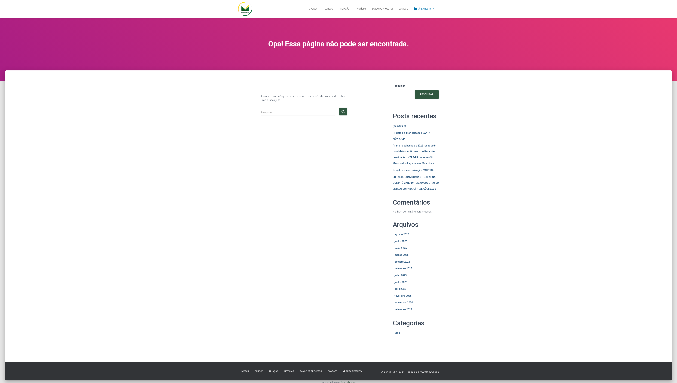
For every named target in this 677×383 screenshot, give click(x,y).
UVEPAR (313, 9)
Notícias (361, 9)
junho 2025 (401, 282)
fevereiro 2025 (403, 295)
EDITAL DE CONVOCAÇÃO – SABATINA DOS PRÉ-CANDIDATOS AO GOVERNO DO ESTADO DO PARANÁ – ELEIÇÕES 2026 (416, 183)
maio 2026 (401, 248)
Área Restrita (426, 9)
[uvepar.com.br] (245, 9)
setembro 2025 (403, 268)
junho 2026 (401, 241)
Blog (397, 332)
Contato (403, 9)
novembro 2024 (404, 302)
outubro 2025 (402, 261)
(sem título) (399, 126)
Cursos (329, 9)
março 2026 (401, 254)
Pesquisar (399, 85)
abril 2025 (400, 289)
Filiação (345, 9)
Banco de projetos (382, 9)
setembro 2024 (403, 309)
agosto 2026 (402, 234)
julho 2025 (401, 275)
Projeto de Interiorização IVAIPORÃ (413, 170)
